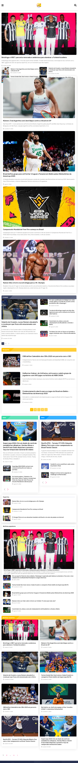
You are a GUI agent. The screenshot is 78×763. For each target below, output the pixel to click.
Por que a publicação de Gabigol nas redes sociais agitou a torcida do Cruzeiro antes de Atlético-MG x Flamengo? (62, 301)
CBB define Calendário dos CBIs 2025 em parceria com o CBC (46, 356)
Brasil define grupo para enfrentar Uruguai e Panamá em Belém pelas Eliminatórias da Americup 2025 (43, 593)
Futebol (5, 297)
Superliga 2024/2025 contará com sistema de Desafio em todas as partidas (22, 468)
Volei (4, 417)
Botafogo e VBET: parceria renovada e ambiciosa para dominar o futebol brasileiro (34, 57)
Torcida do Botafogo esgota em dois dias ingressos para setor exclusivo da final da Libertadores (62, 312)
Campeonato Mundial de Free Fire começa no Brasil (23, 229)
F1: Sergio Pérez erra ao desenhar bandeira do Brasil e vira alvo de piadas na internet (38, 517)
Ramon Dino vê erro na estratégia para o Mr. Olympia (24, 283)
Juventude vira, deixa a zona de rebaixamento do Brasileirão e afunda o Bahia (61, 322)
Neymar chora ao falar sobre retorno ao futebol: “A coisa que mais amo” (34, 601)
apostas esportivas (28, 573)
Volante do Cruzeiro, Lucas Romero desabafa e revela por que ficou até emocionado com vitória (62, 69)
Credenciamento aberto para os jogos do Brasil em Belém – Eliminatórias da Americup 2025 (45, 392)
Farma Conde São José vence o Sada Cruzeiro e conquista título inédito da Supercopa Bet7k (40, 585)
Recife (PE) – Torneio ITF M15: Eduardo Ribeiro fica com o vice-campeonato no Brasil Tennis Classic (57, 445)
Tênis (42, 417)
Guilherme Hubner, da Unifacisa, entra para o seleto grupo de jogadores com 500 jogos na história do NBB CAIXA (46, 374)
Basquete (6, 350)
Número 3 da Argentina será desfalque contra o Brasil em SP (27, 121)
